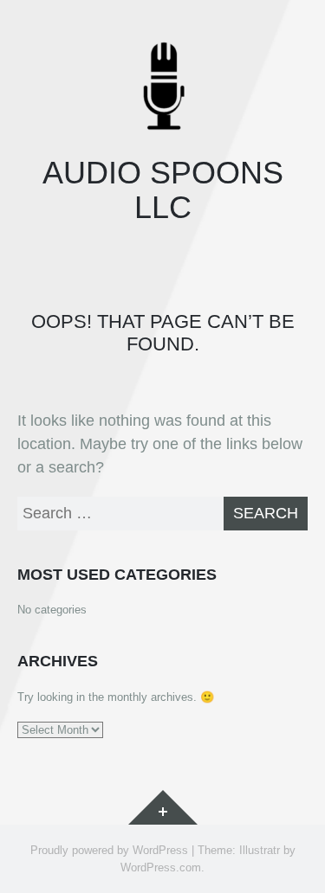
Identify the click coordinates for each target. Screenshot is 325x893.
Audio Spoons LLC (162, 190)
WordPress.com (160, 867)
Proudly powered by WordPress (109, 850)
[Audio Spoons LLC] (162, 86)
